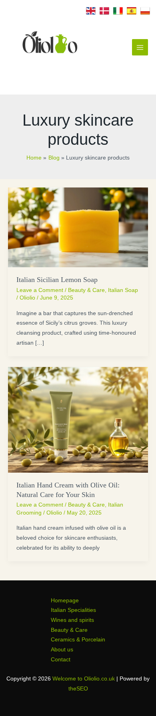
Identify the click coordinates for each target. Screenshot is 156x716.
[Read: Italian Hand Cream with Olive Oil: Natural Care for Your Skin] (78, 419)
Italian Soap (123, 290)
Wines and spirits (72, 620)
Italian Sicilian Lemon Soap (57, 280)
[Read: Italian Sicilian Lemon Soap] (78, 227)
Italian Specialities (73, 610)
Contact (60, 660)
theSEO (78, 689)
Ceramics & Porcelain (78, 640)
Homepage (65, 601)
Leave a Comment (39, 290)
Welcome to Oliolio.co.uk (83, 679)
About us (62, 650)
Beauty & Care (86, 290)
